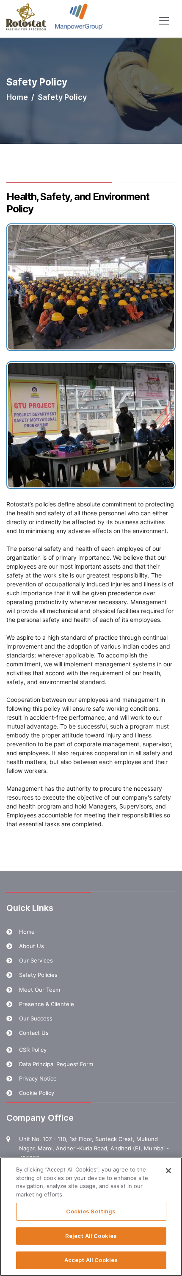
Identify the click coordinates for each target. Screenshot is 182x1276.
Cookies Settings (91, 1211)
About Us (31, 946)
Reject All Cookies (91, 1235)
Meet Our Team (39, 989)
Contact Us (34, 1032)
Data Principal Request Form (56, 1064)
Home (17, 97)
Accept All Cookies (91, 1260)
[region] (91, 1216)
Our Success (35, 1018)
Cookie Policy (36, 1092)
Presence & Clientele (46, 1004)
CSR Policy (33, 1049)
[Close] (168, 1170)
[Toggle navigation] (164, 21)
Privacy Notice (38, 1078)
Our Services (36, 960)
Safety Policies (38, 974)
